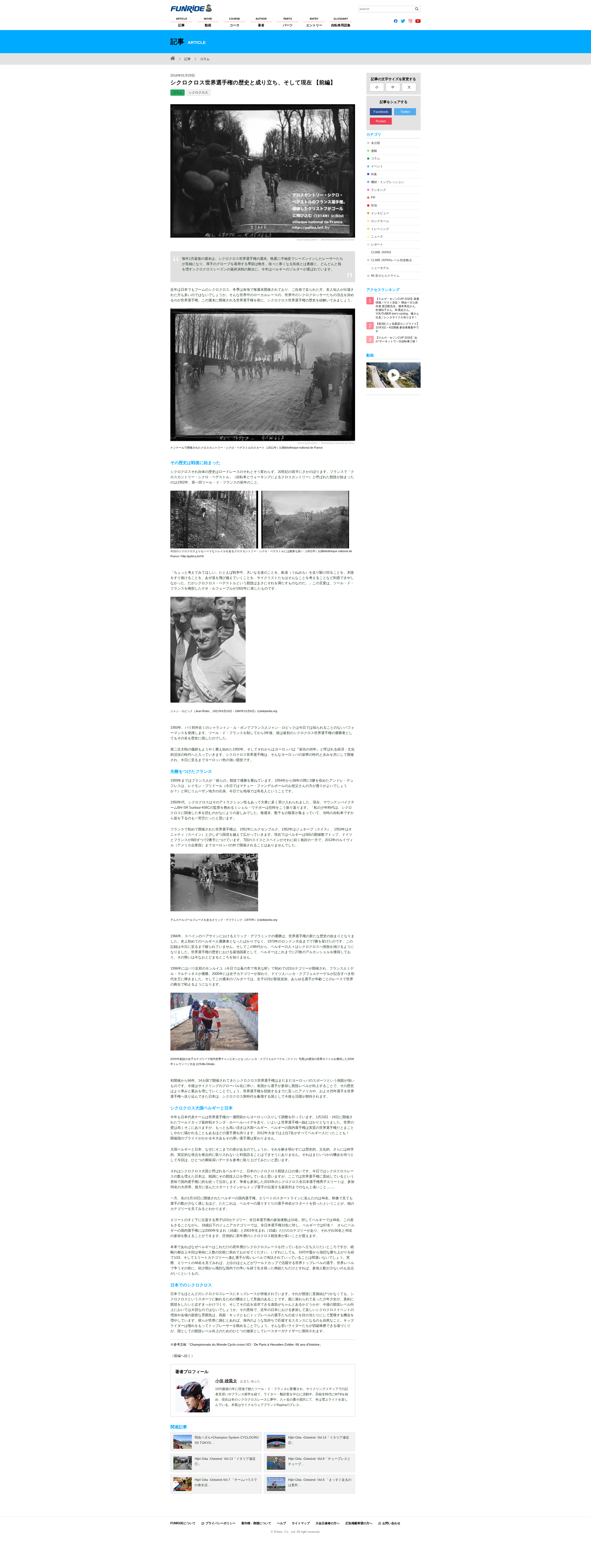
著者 (261, 22)
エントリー (314, 22)
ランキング (378, 190)
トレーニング (380, 229)
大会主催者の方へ (328, 1523)
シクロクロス (198, 92)
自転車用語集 (340, 22)
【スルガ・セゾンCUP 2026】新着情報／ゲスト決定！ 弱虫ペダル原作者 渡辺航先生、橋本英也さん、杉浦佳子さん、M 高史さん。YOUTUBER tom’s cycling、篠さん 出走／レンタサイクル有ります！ (397, 308)
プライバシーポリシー (220, 1523)
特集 (374, 174)
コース (234, 22)
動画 (208, 22)
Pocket (381, 121)
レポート (377, 244)
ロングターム (380, 221)
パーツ (287, 22)
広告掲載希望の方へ (358, 1523)
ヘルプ (281, 1523)
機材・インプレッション (387, 182)
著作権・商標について (256, 1523)
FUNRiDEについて (183, 1523)
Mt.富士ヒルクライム (385, 275)
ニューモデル (380, 268)
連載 (374, 151)
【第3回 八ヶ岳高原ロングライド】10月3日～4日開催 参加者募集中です (397, 327)
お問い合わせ (391, 1523)
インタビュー (380, 213)
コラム (177, 92)
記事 (181, 22)
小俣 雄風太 (226, 1381)
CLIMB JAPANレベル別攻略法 (391, 260)
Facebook (381, 111)
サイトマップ (301, 1523)
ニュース (377, 236)
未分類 (375, 143)
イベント (377, 166)
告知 (374, 205)
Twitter (405, 111)
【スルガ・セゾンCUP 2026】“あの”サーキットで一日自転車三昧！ (397, 339)
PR (373, 197)
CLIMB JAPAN (381, 252)
